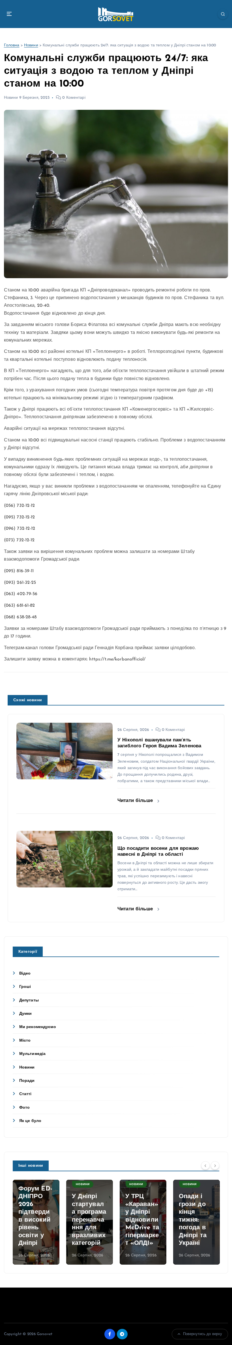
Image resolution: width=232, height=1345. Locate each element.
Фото (24, 1108)
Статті (25, 1094)
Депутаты (29, 1000)
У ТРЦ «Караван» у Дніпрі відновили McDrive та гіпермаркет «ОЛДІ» (142, 1220)
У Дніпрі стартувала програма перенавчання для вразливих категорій (89, 1220)
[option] (36, 1222)
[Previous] (205, 1165)
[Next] (215, 1165)
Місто (25, 1040)
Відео (25, 973)
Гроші (25, 987)
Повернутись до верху (202, 1334)
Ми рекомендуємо (37, 1027)
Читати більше (135, 800)
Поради (27, 1081)
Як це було (30, 1121)
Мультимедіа (32, 1054)
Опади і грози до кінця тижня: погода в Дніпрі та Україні (193, 1220)
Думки (25, 1014)
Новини (31, 45)
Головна (12, 45)
